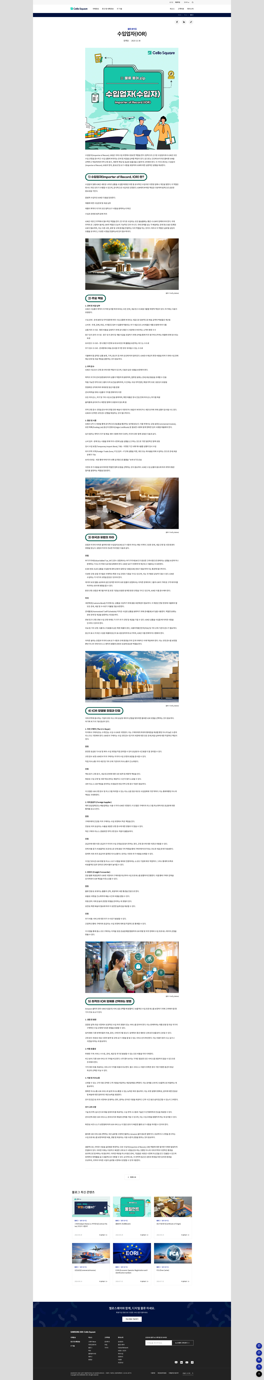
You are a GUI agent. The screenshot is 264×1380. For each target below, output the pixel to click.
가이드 (106, 1348)
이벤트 (120, 1360)
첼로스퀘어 (121, 1345)
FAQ (106, 1345)
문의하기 (107, 1342)
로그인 (171, 2)
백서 (89, 1351)
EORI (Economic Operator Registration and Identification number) (132, 1271)
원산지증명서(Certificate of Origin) (169, 1224)
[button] (79, 9)
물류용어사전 (92, 1354)
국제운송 (96, 9)
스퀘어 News (92, 1342)
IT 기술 (119, 9)
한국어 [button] (186, 2)
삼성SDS (120, 1342)
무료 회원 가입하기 (132, 1319)
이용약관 (153, 1373)
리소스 (172, 9)
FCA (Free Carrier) (163, 1270)
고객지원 (181, 9)
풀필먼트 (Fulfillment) (123, 1224)
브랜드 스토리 (122, 1351)
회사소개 (190, 9)
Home (179, 15)
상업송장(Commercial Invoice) (85, 1270)
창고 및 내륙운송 (108, 9)
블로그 (191, 15)
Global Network (123, 1348)
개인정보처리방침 (162, 1373)
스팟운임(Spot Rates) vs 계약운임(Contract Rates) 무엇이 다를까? (91, 1225)
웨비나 (90, 1357)
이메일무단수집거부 (174, 1373)
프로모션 (120, 1363)
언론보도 (120, 1357)
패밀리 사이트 (186, 1373)
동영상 (90, 1360)
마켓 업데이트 (92, 1345)
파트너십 (120, 1354)
